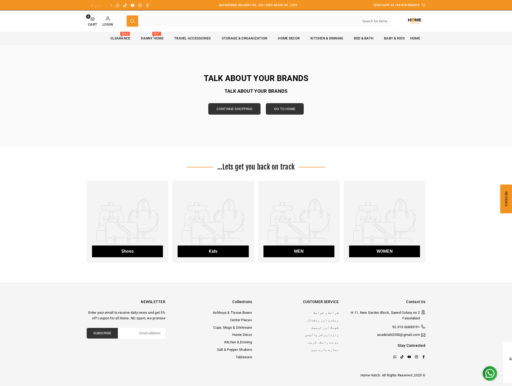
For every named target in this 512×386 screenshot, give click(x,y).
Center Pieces (241, 320)
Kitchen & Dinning (326, 38)
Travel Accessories (192, 38)
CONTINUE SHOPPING (234, 109)
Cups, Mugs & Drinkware (232, 327)
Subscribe (102, 333)
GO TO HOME (284, 109)
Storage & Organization (244, 38)
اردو (98, 5)
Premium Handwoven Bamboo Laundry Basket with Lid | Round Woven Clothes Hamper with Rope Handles (454, 361)
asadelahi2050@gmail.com (398, 335)
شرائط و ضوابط (326, 313)
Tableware (244, 357)
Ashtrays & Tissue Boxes (232, 313)
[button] (92, 21)
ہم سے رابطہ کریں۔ (322, 342)
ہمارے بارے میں (325, 350)
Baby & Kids (394, 38)
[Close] (503, 346)
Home (415, 38)
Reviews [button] (506, 198)
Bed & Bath (363, 38)
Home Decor (289, 38)
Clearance (120, 36)
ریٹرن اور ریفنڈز (323, 320)
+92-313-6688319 (406, 327)
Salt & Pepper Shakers (234, 350)
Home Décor (242, 335)
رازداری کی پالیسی (322, 335)
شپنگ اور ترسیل (325, 327)
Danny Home (152, 36)
